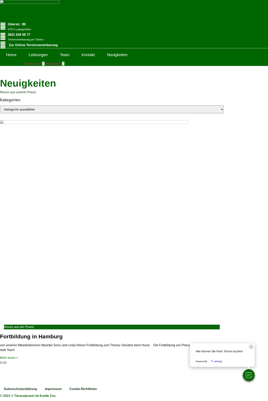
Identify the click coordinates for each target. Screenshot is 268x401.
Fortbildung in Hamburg (31, 336)
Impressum (53, 389)
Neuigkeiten (117, 55)
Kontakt (88, 55)
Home (11, 55)
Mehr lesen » (9, 357)
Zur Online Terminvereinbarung (33, 45)
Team (64, 55)
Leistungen (38, 55)
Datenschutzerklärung (20, 389)
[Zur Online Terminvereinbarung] (3, 44)
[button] (249, 375)
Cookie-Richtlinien (83, 389)
